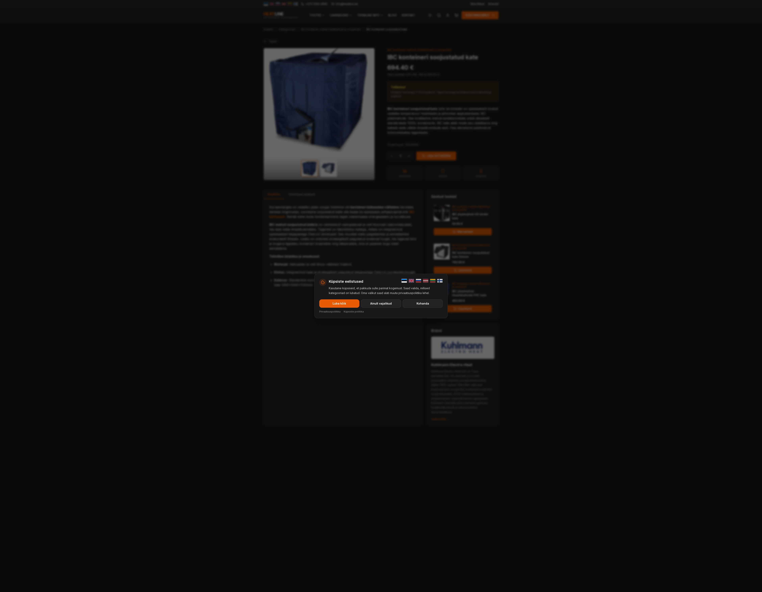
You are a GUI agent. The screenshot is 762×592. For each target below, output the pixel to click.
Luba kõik (339, 303)
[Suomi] (440, 281)
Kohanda (423, 303)
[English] (411, 281)
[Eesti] (404, 281)
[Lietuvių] (433, 281)
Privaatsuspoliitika (330, 311)
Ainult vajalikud (381, 303)
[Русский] (418, 281)
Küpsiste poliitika (354, 311)
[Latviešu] (425, 281)
